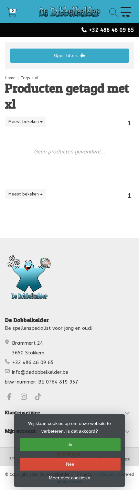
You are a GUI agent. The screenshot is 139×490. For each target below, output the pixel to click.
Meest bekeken (24, 121)
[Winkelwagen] (11, 14)
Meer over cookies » (70, 477)
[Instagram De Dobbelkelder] (26, 398)
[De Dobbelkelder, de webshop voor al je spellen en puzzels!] (69, 11)
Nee (70, 464)
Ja (70, 444)
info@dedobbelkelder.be (40, 372)
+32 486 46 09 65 (111, 30)
